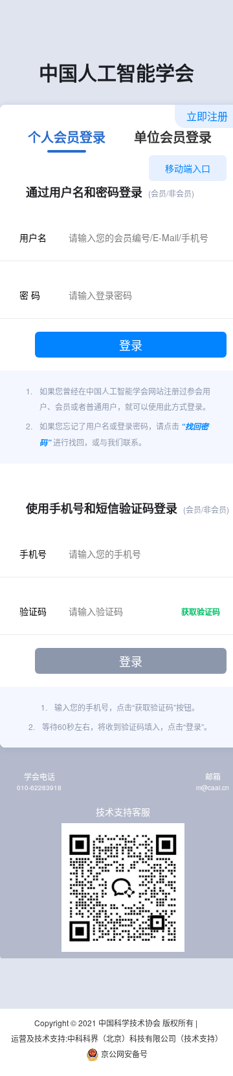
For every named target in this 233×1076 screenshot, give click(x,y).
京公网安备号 (123, 1053)
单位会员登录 (173, 138)
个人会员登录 (66, 138)
